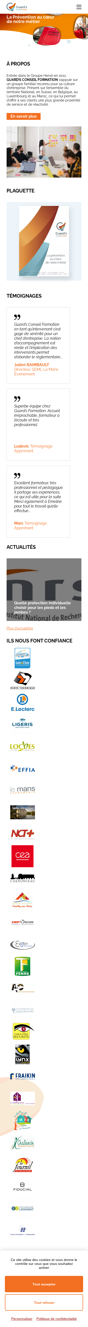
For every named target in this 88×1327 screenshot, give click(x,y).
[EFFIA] (22, 768)
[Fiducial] (22, 1186)
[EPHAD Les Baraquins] (22, 1120)
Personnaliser (22, 1319)
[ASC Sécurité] (22, 988)
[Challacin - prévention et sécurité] (22, 1142)
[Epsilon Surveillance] (22, 944)
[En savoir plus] (44, 275)
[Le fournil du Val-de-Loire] (22, 1164)
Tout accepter (44, 1284)
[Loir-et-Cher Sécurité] (22, 1032)
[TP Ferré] (22, 966)
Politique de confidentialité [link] (56, 1319)
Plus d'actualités (20, 628)
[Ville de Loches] (22, 746)
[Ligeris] (22, 724)
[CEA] (22, 856)
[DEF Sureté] (22, 922)
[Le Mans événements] (22, 790)
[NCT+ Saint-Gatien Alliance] (22, 834)
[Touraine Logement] (22, 1208)
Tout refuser (44, 1303)
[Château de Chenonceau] (22, 878)
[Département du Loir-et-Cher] (22, 658)
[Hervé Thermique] (22, 680)
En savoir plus (24, 116)
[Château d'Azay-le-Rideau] (22, 812)
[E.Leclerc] (22, 702)
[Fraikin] (22, 1076)
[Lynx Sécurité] (22, 1054)
